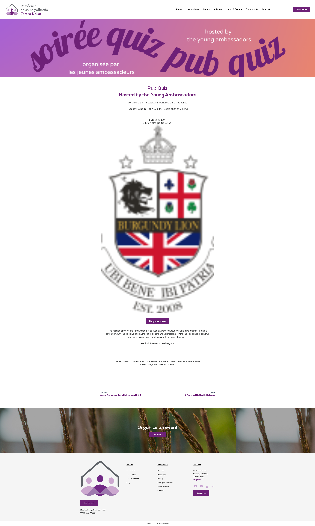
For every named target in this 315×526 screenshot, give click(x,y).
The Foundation (132, 479)
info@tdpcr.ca (198, 480)
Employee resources (165, 483)
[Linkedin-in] (213, 486)
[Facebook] (195, 486)
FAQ (128, 483)
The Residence (132, 471)
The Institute (251, 9)
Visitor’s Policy (163, 487)
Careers (161, 471)
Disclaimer (162, 475)
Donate (206, 9)
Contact (266, 9)
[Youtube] (201, 486)
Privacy (160, 479)
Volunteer (218, 9)
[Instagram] (207, 486)
